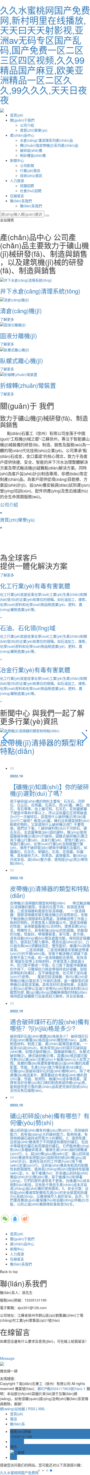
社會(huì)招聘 (31, 190)
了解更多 (7, 574)
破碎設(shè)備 (31, 150)
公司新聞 (27, 165)
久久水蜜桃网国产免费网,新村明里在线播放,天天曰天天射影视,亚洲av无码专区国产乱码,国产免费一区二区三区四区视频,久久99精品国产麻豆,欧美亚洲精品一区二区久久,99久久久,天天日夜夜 (45, 55)
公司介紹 (27, 125)
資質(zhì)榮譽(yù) (34, 130)
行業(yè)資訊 (30, 170)
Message (8, 1358)
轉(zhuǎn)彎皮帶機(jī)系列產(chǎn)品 (49, 145)
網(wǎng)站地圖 (12, 1408)
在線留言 (17, 195)
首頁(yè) (16, 114)
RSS (31, 1408)
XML (41, 1408)
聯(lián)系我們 (21, 200)
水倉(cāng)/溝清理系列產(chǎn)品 (46, 140)
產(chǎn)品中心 (22, 135)
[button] (5, 737)
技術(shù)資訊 (31, 175)
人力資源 (17, 180)
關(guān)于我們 (22, 120)
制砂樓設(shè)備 (33, 155)
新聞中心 (17, 160)
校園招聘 (27, 185)
